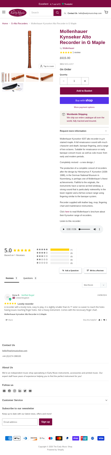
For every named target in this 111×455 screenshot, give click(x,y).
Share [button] (10, 320)
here (67, 211)
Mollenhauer (68, 48)
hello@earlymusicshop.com (14, 350)
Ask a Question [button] (72, 270)
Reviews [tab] (10, 278)
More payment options (84, 107)
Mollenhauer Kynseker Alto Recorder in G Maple (25, 314)
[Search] (57, 12)
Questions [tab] (28, 278)
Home (5, 23)
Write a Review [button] (97, 270)
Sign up (45, 422)
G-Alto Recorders (19, 23)
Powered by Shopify (55, 450)
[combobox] (41, 12)
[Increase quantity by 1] (85, 81)
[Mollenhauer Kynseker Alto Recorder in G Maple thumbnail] (3, 77)
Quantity (63, 75)
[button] (100, 320)
